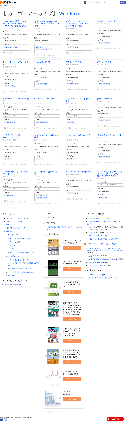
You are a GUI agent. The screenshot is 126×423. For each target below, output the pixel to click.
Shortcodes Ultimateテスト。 (45, 99)
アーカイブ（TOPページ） (15, 221)
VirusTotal (91, 232)
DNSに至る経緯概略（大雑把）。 (22, 238)
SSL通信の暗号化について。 (20, 260)
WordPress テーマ (104, 120)
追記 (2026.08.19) (94, 262)
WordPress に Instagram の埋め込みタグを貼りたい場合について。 (46, 23)
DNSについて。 (13, 235)
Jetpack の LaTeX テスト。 (109, 21)
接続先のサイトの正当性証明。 (21, 268)
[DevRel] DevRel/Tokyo (96, 275)
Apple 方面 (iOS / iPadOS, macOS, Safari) (102, 259)
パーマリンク (7, 32)
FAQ (7, 225)
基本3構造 (11, 275)
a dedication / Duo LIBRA (51, 412)
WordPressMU (9, 195)
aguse (90, 227)
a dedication (66, 394)
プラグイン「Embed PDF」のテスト (13, 136)
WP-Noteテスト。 (105, 62)
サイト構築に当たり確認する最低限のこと (23, 272)
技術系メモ (10, 2)
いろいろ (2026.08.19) (95, 265)
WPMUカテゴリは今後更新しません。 (15, 172)
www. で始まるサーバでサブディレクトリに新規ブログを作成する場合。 (110, 173)
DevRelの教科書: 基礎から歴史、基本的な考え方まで (72, 284)
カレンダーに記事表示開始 (46, 172)
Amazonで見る (72, 248)
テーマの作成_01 (105, 98)
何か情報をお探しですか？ (15, 228)
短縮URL (6, 38)
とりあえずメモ (41, 195)
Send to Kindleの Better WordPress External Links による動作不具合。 (78, 23)
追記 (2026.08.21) (94, 256)
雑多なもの (10, 231)
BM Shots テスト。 (75, 62)
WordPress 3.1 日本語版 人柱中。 (46, 136)
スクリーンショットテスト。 (78, 99)
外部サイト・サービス (44, 49)
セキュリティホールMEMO (98, 236)
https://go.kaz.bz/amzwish (12, 284)
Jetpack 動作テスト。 (44, 62)
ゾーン (14, 249)
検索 (122, 2)
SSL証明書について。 (16, 256)
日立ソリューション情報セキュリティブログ (104, 239)
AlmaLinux (8, 47)
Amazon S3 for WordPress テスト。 (16, 99)
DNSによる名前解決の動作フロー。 (23, 252)
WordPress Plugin (72, 47)
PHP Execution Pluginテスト (79, 171)
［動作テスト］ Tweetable (109, 135)
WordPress (69, 13)
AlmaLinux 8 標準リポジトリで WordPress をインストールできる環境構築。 (16, 23)
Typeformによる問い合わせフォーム (18, 218)
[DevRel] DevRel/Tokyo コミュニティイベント (104, 278)
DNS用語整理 (15, 242)
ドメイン (15, 245)
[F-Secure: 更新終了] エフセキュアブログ (102, 218)
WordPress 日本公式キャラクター (78, 136)
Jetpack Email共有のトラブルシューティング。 (16, 63)
